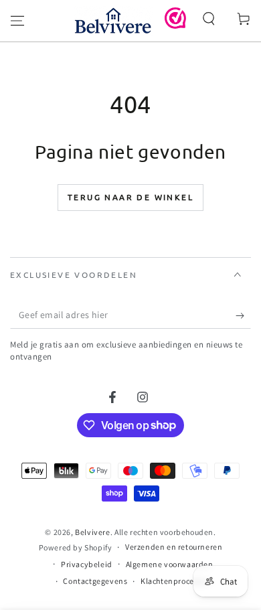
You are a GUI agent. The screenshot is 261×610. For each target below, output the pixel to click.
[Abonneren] (243, 315)
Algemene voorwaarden (169, 564)
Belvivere (92, 532)
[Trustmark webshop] (175, 25)
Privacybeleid (86, 564)
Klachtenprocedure (176, 581)
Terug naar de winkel (130, 197)
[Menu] (17, 20)
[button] (208, 18)
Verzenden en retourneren (173, 547)
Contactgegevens (95, 581)
